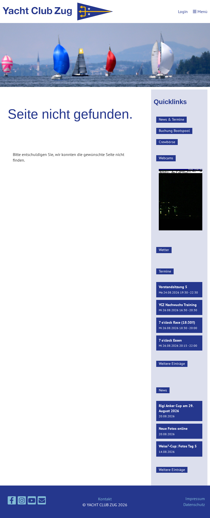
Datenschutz (194, 504)
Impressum (195, 498)
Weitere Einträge (172, 363)
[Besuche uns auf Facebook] (12, 501)
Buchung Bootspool (174, 130)
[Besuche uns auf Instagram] (22, 501)
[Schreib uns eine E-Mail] (42, 501)
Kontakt (105, 498)
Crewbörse (167, 142)
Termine (165, 271)
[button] (179, 289)
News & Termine (171, 119)
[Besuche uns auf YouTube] (32, 501)
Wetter (164, 249)
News (163, 390)
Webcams (166, 158)
